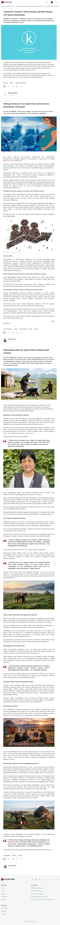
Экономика (22, 329)
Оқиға (2, 888)
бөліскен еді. (49, 849)
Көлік (11, 83)
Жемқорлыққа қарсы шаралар (39, 896)
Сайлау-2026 (9, 6)
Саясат (3, 891)
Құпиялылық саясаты (36, 891)
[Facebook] (17, 86)
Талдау (3, 893)
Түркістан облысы (21, 83)
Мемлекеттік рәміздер (37, 893)
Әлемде (3, 899)
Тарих (14, 855)
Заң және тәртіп (49, 6)
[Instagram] (4, 86)
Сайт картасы (4, 908)
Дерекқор (41, 6)
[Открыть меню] (57, 2)
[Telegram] (13, 86)
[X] (21, 86)
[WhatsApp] (8, 86)
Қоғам (6, 83)
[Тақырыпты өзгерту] (53, 2)
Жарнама (3, 914)
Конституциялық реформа (23, 6)
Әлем (30, 329)
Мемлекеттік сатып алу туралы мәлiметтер (43, 899)
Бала (15, 329)
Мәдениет (7, 855)
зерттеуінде (11, 160)
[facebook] (43, 879)
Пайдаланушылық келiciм (37, 888)
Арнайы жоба (34, 6)
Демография (8, 329)
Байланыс (3, 911)
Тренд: (3, 6)
